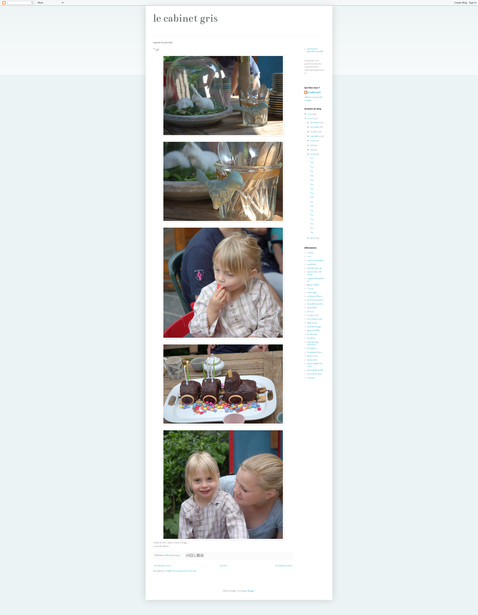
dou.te (310, 311)
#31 (311, 184)
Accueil (223, 565)
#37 (311, 158)
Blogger (251, 591)
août (312, 140)
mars (313, 238)
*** (309, 256)
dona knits (312, 307)
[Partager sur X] (195, 555)
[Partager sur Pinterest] (202, 555)
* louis (310, 253)
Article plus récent (162, 565)
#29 (311, 193)
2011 (310, 118)
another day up (314, 268)
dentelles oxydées (315, 304)
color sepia (312, 292)
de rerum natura (315, 300)
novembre (315, 127)
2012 (310, 114)
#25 (311, 210)
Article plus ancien (283, 565)
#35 (311, 167)
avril (312, 154)
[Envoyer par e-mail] (188, 555)
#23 (311, 219)
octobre (314, 131)
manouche (312, 360)
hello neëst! (312, 323)
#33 (311, 175)
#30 (311, 189)
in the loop (312, 334)
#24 (311, 215)
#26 (311, 206)
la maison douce (314, 352)
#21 (311, 228)
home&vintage (314, 326)
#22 (311, 223)
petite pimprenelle (315, 370)
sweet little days (314, 374)
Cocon (310, 288)
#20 (311, 232)
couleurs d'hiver (314, 296)
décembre (315, 122)
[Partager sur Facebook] (198, 555)
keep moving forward (313, 343)
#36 (311, 162)
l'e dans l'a (312, 348)
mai (312, 150)
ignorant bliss (313, 330)
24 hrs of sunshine (315, 260)
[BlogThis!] (191, 555)
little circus (312, 356)
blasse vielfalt (313, 285)
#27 (311, 202)
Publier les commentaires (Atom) (181, 571)
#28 (311, 197)
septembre (315, 136)
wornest (311, 378)
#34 (311, 171)
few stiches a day (314, 319)
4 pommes (311, 264)
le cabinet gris (185, 18)
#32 (311, 180)
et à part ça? (313, 315)
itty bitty (311, 338)
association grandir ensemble (315, 50)
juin (312, 145)
